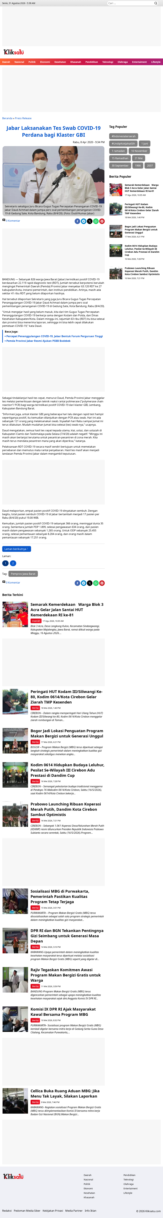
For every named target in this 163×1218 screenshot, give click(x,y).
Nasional (19, 61)
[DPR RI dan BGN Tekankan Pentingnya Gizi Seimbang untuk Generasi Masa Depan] (15, 940)
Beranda (7, 118)
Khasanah (75, 61)
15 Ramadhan (120, 158)
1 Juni (144, 143)
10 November (139, 151)
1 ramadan (118, 151)
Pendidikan (91, 61)
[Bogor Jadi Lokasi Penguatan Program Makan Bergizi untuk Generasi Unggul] (116, 231)
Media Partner (74, 1210)
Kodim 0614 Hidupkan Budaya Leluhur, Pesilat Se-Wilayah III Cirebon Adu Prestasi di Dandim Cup (142, 250)
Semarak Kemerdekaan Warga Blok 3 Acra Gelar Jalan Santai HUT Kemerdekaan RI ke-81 (142, 187)
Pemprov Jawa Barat (23, 574)
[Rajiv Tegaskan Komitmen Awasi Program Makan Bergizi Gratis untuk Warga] (15, 980)
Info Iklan (90, 1210)
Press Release (23, 118)
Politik (32, 61)
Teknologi (107, 61)
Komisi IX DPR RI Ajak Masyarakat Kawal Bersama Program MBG (63, 1011)
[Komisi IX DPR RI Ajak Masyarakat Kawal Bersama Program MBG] (15, 1019)
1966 (138, 165)
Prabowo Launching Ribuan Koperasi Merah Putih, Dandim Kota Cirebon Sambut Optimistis (142, 271)
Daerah (6, 61)
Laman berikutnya (15, 549)
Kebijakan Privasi (53, 1210)
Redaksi (7, 1210)
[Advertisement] (81, 28)
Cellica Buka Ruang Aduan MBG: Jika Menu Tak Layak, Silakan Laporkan (65, 1093)
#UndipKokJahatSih (123, 143)
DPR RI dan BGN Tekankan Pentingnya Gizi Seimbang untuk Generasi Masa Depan (67, 936)
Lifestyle (155, 61)
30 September (120, 165)
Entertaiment (139, 61)
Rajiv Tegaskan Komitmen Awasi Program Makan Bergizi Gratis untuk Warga (66, 975)
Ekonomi (45, 61)
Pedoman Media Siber (27, 1210)
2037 (150, 165)
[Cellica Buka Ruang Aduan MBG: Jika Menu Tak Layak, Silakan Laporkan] (15, 1101)
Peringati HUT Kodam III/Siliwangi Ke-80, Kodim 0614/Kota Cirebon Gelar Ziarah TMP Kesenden (142, 209)
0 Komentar (12, 220)
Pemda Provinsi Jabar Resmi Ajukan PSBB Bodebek (38, 341)
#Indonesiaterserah (124, 136)
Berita (35, 707)
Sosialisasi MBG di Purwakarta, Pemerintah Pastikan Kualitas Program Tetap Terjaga (60, 896)
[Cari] (156, 3)
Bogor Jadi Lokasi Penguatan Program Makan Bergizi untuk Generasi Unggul (141, 229)
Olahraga (123, 61)
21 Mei (139, 158)
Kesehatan (60, 61)
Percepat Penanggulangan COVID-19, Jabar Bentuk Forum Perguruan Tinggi (54, 336)
